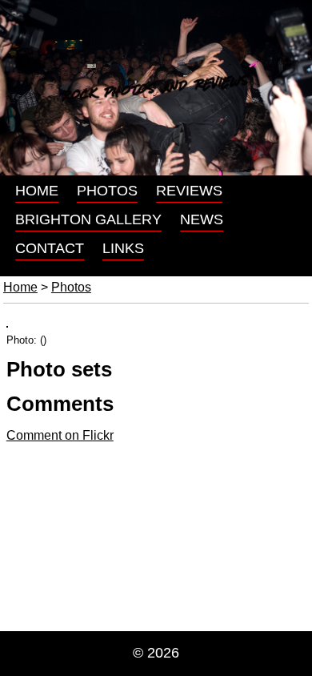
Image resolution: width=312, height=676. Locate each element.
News (201, 219)
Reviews (189, 191)
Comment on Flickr (60, 435)
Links (123, 248)
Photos (107, 191)
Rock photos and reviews (156, 88)
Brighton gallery (88, 219)
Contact (49, 248)
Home (36, 191)
